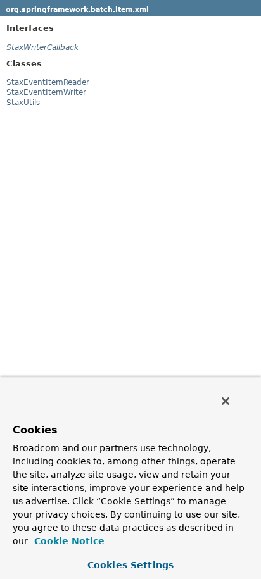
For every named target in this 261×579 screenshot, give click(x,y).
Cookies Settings (130, 565)
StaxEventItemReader (47, 82)
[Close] (225, 401)
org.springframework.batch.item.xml (77, 10)
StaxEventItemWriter (46, 92)
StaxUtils (23, 102)
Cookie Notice (68, 541)
